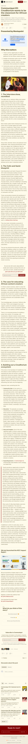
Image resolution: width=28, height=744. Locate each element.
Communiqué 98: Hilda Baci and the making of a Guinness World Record (11, 711)
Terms (24, 736)
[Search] (25, 683)
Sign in (25, 1)
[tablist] (6, 667)
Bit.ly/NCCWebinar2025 (7, 596)
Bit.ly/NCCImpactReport (7, 601)
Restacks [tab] (10, 667)
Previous (5, 658)
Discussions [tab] (11, 683)
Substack (8, 742)
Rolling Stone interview (12, 220)
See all (3, 721)
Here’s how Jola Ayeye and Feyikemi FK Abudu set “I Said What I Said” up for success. (10, 703)
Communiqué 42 (19, 460)
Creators (3, 5)
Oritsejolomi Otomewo (9, 23)
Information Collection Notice (13, 644)
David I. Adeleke (7, 693)
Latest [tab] (6, 683)
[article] (14, 691)
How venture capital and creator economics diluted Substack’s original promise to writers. (11, 691)
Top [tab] (2, 683)
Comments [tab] (4, 667)
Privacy (20, 736)
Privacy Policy (23, 644)
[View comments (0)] (7, 28)
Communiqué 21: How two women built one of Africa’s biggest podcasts (10, 699)
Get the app (19, 740)
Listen (25, 24)
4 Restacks (16, 649)
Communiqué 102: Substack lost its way (11, 687)
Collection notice (14, 737)
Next (24, 658)
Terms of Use (20, 642)
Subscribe (20, 1)
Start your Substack (11, 740)
